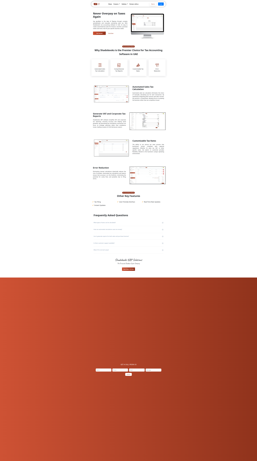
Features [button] (116, 4)
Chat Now (110, 33)
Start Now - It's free (128, 269)
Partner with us (134, 4)
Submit (128, 374)
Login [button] (160, 4)
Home (110, 4)
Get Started (99, 33)
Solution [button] (124, 4)
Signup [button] (153, 4)
